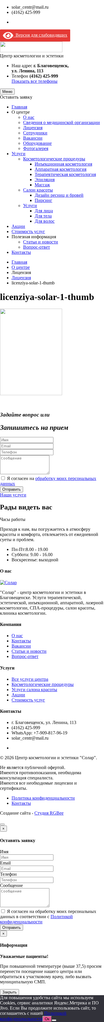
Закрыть (9, 992)
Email (5, 862)
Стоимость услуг (28, 231)
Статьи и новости (40, 241)
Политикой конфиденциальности (36, 919)
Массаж (42, 184)
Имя (4, 851)
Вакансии (32, 138)
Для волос (45, 221)
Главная (19, 106)
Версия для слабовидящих (40, 35)
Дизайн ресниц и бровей (59, 195)
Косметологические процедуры (54, 158)
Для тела (43, 215)
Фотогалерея (35, 148)
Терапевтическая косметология (65, 174)
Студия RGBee (49, 813)
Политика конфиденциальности (43, 798)
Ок (47, 1019)
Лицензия (32, 127)
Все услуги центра (30, 679)
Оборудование (37, 143)
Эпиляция (45, 179)
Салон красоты (38, 189)
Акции (18, 226)
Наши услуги (13, 494)
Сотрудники (35, 132)
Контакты (21, 252)
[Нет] (54, 1020)
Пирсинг (43, 200)
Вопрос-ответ (36, 247)
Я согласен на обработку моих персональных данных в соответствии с (48, 916)
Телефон (8, 874)
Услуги (18, 153)
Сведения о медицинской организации (61, 122)
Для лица (44, 210)
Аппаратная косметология (60, 169)
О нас (28, 117)
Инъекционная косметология (63, 164)
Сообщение (11, 885)
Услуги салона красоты (34, 689)
